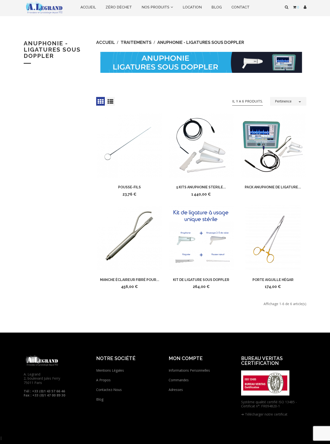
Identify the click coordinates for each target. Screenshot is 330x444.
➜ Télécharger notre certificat (264, 414)
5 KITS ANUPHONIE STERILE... (201, 187)
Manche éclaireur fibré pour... (129, 280)
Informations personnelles (189, 370)
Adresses (176, 389)
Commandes (179, 380)
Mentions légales (110, 370)
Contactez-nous (109, 389)
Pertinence (289, 102)
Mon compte (186, 358)
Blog (99, 399)
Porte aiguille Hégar (273, 280)
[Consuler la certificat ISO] (265, 382)
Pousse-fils (129, 187)
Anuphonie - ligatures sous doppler (52, 50)
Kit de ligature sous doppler (201, 280)
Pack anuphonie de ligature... (273, 187)
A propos (103, 380)
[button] (305, 7)
